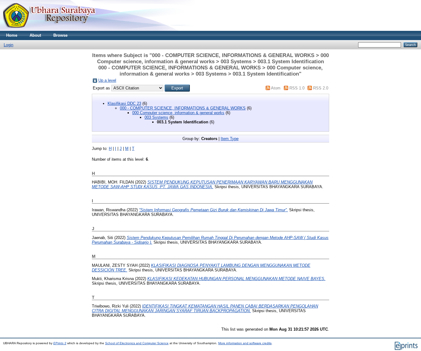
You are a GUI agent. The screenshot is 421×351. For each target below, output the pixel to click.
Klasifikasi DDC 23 (124, 103)
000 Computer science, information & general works (178, 112)
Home (11, 35)
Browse (60, 35)
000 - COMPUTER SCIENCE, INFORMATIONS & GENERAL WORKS (183, 108)
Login (8, 45)
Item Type (230, 138)
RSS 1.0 (297, 88)
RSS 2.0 (320, 88)
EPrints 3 (59, 343)
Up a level (107, 80)
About (35, 35)
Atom (275, 88)
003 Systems (156, 117)
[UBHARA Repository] (49, 29)
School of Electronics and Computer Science (137, 343)
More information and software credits (245, 343)
